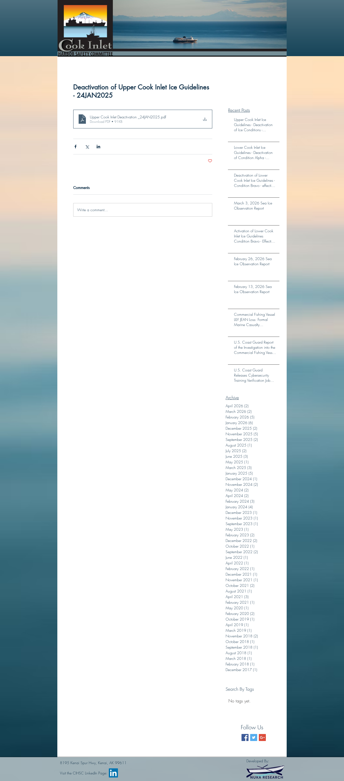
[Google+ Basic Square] (262, 737)
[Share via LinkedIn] (98, 146)
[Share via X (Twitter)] (87, 146)
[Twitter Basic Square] (253, 737)
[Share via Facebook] (75, 146)
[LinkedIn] (113, 772)
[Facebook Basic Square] (245, 737)
